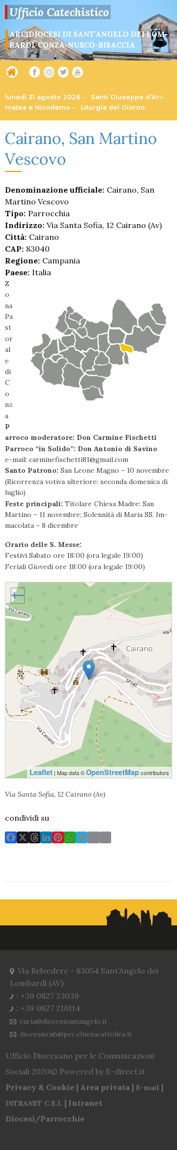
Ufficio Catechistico (59, 12)
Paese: (17, 272)
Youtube (77, 75)
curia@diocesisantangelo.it (63, 1021)
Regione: (22, 260)
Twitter (62, 75)
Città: (16, 237)
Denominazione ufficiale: (54, 190)
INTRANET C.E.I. (33, 1103)
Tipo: (15, 213)
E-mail (147, 1087)
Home (10, 73)
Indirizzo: (24, 225)
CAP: (14, 249)
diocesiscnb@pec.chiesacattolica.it (76, 1034)
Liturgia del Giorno (113, 107)
